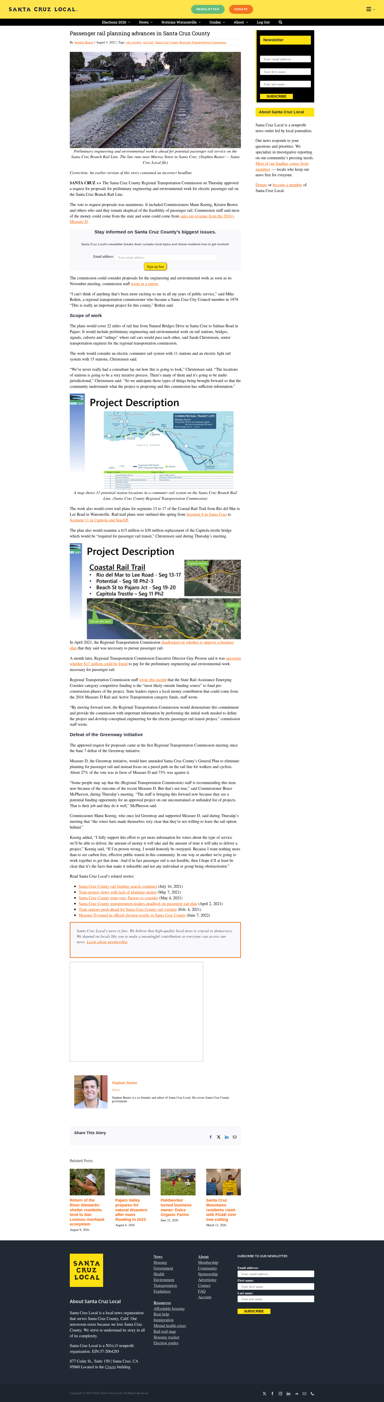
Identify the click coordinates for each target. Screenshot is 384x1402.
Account (204, 1297)
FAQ (202, 1291)
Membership (208, 1262)
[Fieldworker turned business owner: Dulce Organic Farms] (178, 1171)
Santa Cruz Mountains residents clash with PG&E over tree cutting (221, 1210)
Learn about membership (107, 941)
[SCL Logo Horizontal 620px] (43, 9)
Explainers (162, 1291)
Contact (204, 1285)
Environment (164, 1279)
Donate (261, 184)
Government (163, 1268)
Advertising (207, 1279)
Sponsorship (208, 1274)
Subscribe (276, 96)
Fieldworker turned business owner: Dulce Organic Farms (176, 1207)
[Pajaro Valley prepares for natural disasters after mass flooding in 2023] (132, 1171)
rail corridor (133, 42)
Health (159, 1274)
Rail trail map (165, 1331)
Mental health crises (170, 1325)
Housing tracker (166, 1337)
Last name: (268, 78)
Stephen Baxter (83, 42)
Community (207, 1268)
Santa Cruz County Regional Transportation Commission (190, 42)
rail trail (148, 42)
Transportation (165, 1285)
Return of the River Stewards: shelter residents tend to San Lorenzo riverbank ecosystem (87, 1212)
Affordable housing (169, 1308)
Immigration (164, 1319)
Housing (160, 1262)
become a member (287, 184)
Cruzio (110, 1366)
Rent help (161, 1314)
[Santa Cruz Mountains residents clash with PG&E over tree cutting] (223, 1171)
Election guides (166, 1342)
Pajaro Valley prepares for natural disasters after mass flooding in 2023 (131, 1210)
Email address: (103, 256)
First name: (268, 65)
